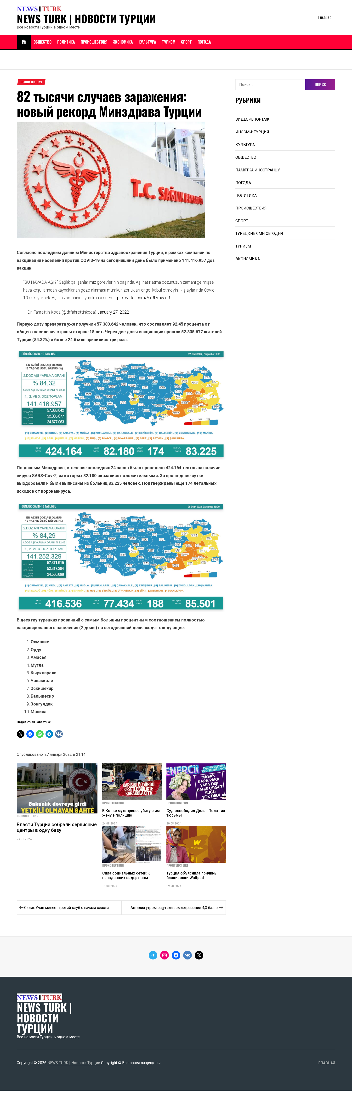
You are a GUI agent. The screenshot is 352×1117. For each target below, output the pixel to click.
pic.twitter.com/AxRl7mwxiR (143, 297)
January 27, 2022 (113, 312)
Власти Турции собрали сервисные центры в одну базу (57, 827)
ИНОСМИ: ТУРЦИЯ (252, 132)
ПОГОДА (204, 42)
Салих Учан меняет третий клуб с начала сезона (66, 907)
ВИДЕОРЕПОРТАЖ (252, 119)
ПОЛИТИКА (66, 42)
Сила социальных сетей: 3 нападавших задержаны (126, 875)
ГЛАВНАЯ (324, 17)
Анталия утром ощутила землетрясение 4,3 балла (174, 907)
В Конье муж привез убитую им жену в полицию (131, 813)
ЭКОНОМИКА (123, 42)
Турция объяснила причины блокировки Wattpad (191, 875)
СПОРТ (186, 42)
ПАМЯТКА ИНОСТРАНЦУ (257, 170)
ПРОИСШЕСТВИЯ (94, 42)
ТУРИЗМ (168, 42)
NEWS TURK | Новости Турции (86, 18)
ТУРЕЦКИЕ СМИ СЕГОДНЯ (259, 233)
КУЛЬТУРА (147, 42)
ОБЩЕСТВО (42, 42)
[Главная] (24, 42)
